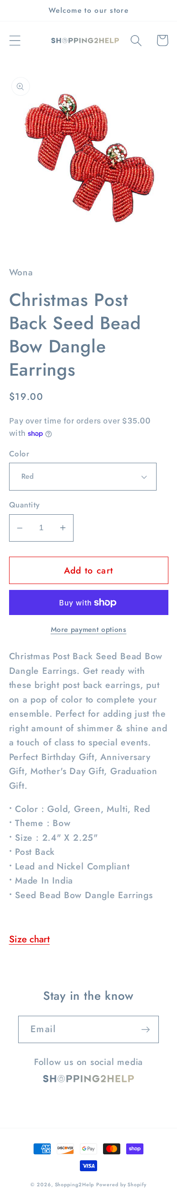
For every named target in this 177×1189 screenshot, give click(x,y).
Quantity (24, 505)
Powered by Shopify (121, 1184)
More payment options (89, 630)
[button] (15, 40)
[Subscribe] (145, 1030)
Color (19, 454)
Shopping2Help (74, 1184)
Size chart (29, 939)
